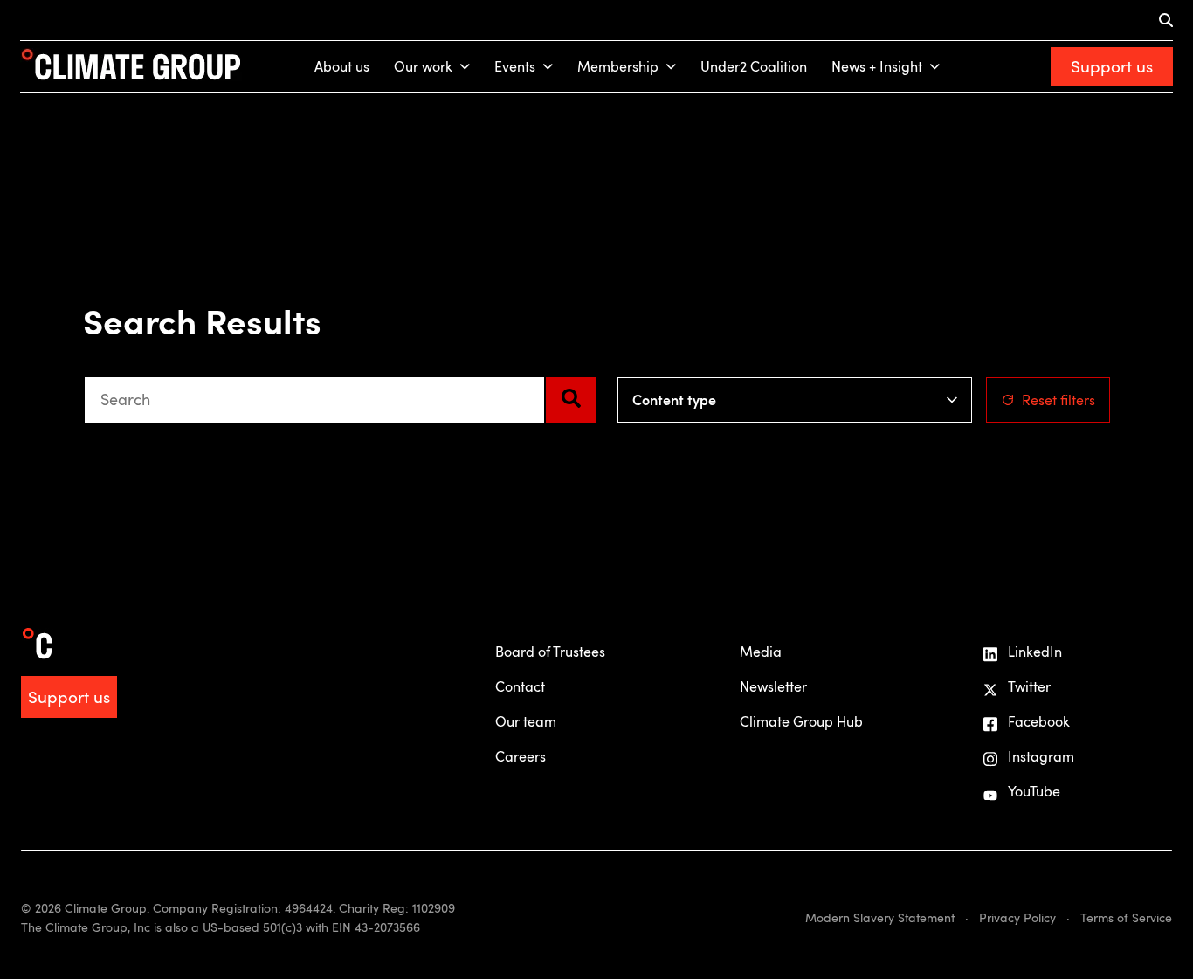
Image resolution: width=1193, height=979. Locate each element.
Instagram (1041, 756)
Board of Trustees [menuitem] (550, 651)
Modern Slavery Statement (880, 917)
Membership (618, 66)
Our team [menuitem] (525, 721)
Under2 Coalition (753, 66)
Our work (423, 66)
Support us (1112, 66)
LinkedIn (1035, 651)
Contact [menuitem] (520, 686)
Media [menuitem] (761, 651)
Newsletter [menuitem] (773, 686)
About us (341, 66)
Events (514, 66)
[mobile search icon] (1166, 20)
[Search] (571, 400)
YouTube (1034, 791)
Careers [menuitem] (520, 756)
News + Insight (876, 66)
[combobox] (314, 400)
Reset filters (1058, 400)
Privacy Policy (1017, 917)
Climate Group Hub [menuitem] (801, 721)
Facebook (1039, 721)
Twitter (1029, 686)
